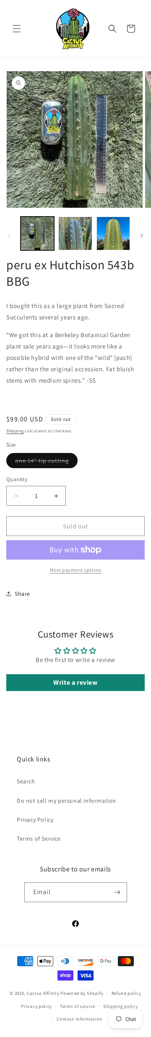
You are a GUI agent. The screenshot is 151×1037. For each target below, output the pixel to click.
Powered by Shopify (82, 993)
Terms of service (77, 1006)
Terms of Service (39, 838)
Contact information (79, 1019)
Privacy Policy (35, 819)
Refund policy (126, 993)
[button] (17, 28)
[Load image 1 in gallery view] (37, 233)
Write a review (75, 682)
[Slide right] (142, 235)
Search (26, 781)
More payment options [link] (76, 570)
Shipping (15, 431)
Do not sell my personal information (66, 800)
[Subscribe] (117, 892)
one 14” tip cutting (46, 462)
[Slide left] (9, 235)
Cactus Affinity (43, 993)
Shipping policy (120, 1006)
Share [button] (22, 594)
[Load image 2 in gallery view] (75, 233)
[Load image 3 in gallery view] (113, 233)
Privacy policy (36, 1006)
